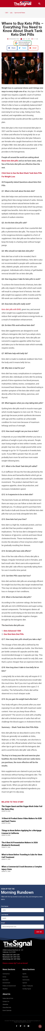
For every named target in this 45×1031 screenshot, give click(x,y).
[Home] (2, 13)
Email (3, 923)
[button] (5, 3)
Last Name (4, 914)
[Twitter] (20, 1026)
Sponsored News (19, 13)
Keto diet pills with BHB (11, 309)
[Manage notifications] (40, 1026)
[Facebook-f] (16, 1026)
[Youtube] (28, 1026)
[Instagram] (24, 1026)
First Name (4, 906)
